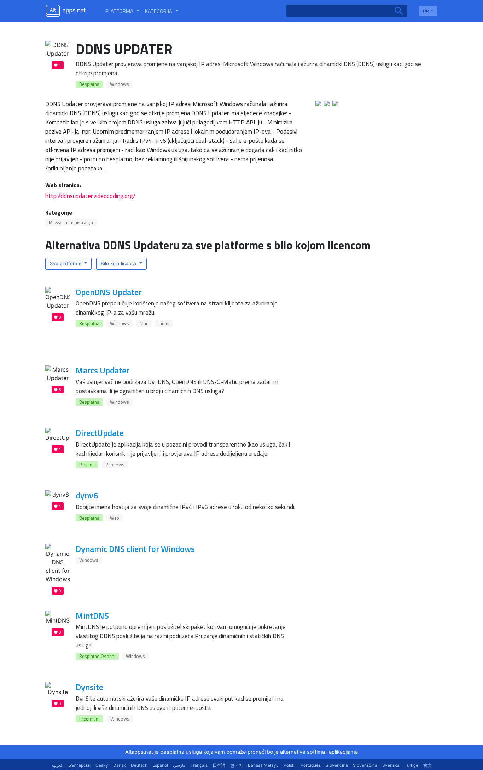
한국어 (236, 765)
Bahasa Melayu (263, 765)
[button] (122, 11)
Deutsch (139, 765)
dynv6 (87, 495)
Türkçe (411, 765)
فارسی (179, 765)
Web (114, 517)
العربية (57, 765)
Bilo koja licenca (119, 263)
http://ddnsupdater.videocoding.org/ (90, 195)
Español (160, 765)
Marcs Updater (102, 370)
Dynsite (89, 687)
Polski (290, 765)
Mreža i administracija (71, 222)
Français (199, 765)
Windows (119, 84)
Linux (164, 323)
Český (101, 765)
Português (311, 765)
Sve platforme (66, 263)
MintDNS (92, 615)
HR (426, 10)
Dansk (119, 765)
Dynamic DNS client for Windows (135, 548)
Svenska (391, 765)
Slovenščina (365, 765)
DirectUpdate (100, 432)
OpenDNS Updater (109, 292)
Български (79, 765)
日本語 (219, 765)
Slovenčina (337, 765)
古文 (427, 765)
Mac (144, 323)
